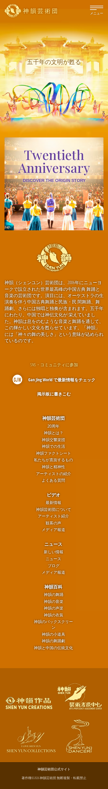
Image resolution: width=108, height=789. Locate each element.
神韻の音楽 (53, 601)
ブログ (53, 565)
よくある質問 (53, 480)
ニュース (53, 544)
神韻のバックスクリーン (53, 624)
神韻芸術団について (53, 509)
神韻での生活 (53, 446)
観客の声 (53, 523)
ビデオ (53, 495)
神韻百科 (53, 587)
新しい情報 (53, 552)
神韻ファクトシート (53, 453)
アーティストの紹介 (53, 473)
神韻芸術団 (53, 418)
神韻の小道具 (53, 634)
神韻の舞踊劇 (53, 641)
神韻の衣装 (53, 615)
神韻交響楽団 (53, 439)
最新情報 (53, 502)
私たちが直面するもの (53, 460)
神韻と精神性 (53, 467)
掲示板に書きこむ (54, 394)
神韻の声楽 (53, 608)
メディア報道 (53, 529)
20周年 (53, 426)
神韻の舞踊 (53, 594)
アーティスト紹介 (53, 516)
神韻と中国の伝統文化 (53, 648)
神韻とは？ (53, 433)
